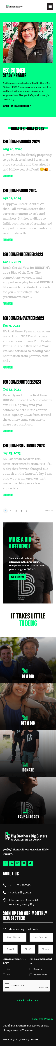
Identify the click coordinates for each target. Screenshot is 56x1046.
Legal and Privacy (42, 1019)
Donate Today (17, 577)
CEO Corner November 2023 (23, 318)
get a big (28, 720)
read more (8, 176)
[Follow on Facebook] (5, 863)
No (8, 974)
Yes (8, 968)
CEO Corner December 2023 (23, 254)
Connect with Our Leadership (16, 106)
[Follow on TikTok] (30, 863)
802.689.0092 (22, 892)
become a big (28, 675)
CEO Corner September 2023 (24, 446)
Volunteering (40, 974)
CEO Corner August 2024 (21, 142)
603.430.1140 (22, 885)
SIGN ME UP (28, 999)
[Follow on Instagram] (17, 863)
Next (47, 510)
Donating (38, 968)
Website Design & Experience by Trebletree (20, 1039)
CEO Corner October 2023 (22, 382)
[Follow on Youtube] (23, 863)
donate (28, 768)
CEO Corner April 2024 (20, 191)
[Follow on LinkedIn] (11, 863)
